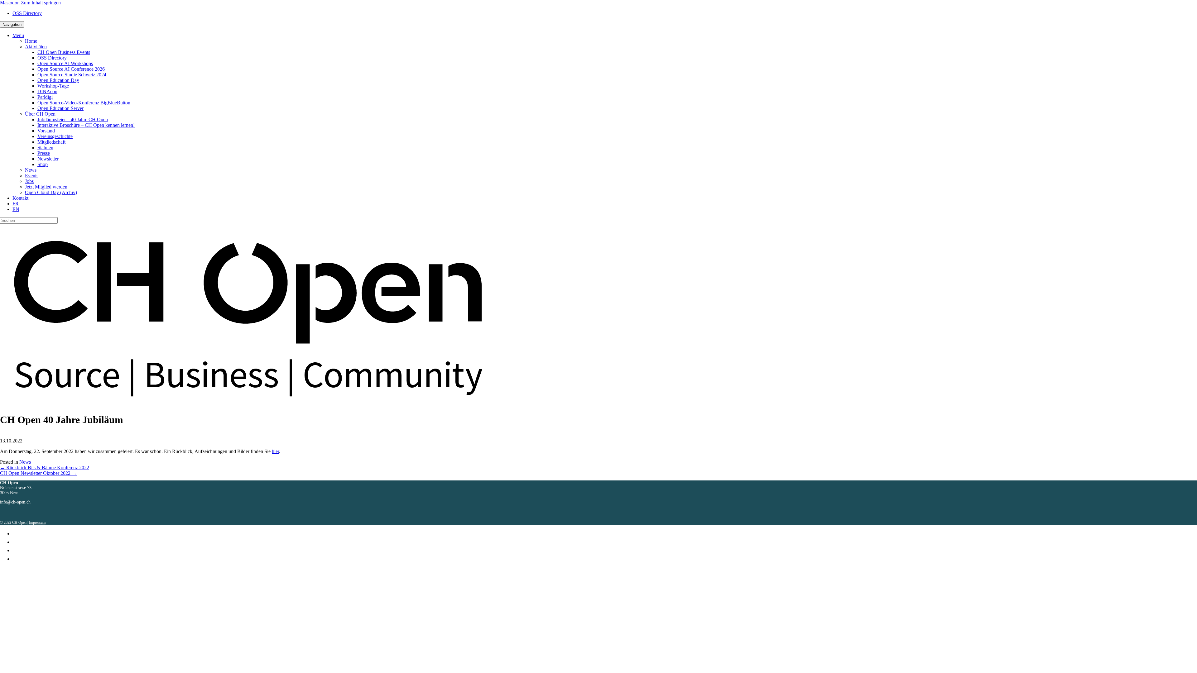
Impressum (37, 522)
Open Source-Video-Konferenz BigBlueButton (83, 102)
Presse (43, 153)
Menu (18, 35)
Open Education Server (60, 108)
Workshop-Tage (53, 85)
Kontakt (20, 198)
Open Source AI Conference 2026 (71, 69)
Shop (42, 164)
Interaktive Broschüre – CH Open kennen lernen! (86, 125)
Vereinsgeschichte (55, 136)
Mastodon (10, 2)
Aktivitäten (36, 46)
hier (275, 451)
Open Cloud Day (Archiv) (51, 192)
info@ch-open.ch (15, 502)
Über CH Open (40, 114)
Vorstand (46, 130)
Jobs (29, 181)
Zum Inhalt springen (41, 2)
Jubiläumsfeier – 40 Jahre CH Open (72, 119)
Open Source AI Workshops (65, 63)
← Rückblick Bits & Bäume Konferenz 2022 (44, 467)
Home (31, 41)
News (30, 170)
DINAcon (47, 91)
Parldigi (45, 97)
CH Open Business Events (63, 52)
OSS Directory (27, 13)
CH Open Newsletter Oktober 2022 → (38, 473)
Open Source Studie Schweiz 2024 (71, 74)
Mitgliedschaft (51, 142)
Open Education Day (58, 80)
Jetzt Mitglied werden (46, 186)
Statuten (45, 147)
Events (31, 175)
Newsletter (48, 158)
